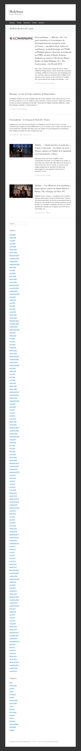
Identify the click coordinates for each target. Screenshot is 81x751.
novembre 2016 (14, 573)
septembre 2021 (14, 401)
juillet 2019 (12, 478)
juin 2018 (12, 517)
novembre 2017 (14, 537)
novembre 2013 (14, 665)
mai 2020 (12, 448)
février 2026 (13, 249)
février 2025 (13, 279)
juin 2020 (12, 445)
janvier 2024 (13, 318)
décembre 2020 (14, 428)
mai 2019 (12, 484)
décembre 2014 (14, 632)
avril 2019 (12, 487)
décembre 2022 (14, 356)
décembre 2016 (14, 570)
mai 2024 (12, 306)
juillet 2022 (12, 371)
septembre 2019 (14, 472)
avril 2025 (12, 273)
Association (13, 685)
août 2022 (12, 368)
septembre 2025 (14, 264)
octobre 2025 (13, 261)
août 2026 (12, 235)
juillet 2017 (12, 549)
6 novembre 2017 (14, 135)
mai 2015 (12, 618)
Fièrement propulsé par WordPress (20, 741)
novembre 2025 (14, 258)
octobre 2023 (13, 327)
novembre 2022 (14, 359)
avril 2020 (12, 451)
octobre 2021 (13, 398)
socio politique (50, 83)
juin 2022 (12, 374)
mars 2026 (12, 246)
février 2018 (13, 528)
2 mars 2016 (38, 213)
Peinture (12, 715)
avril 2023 (12, 344)
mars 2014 (12, 653)
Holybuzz (16, 11)
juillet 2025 (12, 267)
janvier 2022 (13, 389)
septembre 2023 (14, 330)
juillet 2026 (12, 238)
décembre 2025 (14, 255)
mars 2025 (12, 276)
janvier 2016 (13, 594)
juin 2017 (12, 552)
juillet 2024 (12, 300)
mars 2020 (12, 454)
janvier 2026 (13, 252)
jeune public (13, 703)
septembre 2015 (14, 606)
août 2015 (12, 609)
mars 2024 (12, 312)
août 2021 (12, 404)
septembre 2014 (14, 641)
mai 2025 (12, 270)
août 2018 (12, 511)
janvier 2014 (13, 659)
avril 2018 (12, 523)
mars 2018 (12, 526)
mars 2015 (12, 623)
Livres (11, 706)
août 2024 (12, 297)
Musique (12, 23)
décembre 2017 (14, 534)
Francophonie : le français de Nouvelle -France (29, 119)
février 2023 (13, 350)
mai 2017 (12, 555)
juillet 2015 (12, 612)
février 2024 (13, 315)
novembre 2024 (14, 288)
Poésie (11, 718)
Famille (34, 23)
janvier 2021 (13, 425)
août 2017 (12, 546)
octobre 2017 (13, 540)
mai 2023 (12, 341)
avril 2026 (12, 243)
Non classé (12, 712)
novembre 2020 (14, 431)
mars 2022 (12, 383)
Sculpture (12, 721)
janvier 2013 (13, 671)
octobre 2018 (13, 505)
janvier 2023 (13, 353)
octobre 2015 (13, 603)
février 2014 (13, 656)
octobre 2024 (13, 291)
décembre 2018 (14, 499)
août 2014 (12, 644)
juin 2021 (12, 410)
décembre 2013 (14, 662)
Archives (41, 23)
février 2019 (13, 493)
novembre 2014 (14, 635)
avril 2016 (12, 585)
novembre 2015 (14, 600)
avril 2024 (12, 309)
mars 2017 (12, 561)
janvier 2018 (13, 531)
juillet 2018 (12, 514)
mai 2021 (12, 413)
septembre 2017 (14, 543)
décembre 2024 (14, 285)
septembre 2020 (14, 436)
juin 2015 (12, 615)
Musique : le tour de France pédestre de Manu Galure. (32, 93)
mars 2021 (12, 419)
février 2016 (13, 591)
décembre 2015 (14, 597)
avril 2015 (12, 621)
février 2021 (13, 422)
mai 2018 (12, 520)
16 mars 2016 (39, 175)
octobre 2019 (13, 469)
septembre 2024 (14, 294)
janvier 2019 (13, 496)
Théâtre (19, 23)
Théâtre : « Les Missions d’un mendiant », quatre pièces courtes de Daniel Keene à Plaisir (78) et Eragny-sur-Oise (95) (53, 188)
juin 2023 (12, 338)
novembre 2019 (14, 466)
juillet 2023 (12, 336)
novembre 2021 (14, 395)
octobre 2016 (13, 576)
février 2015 (13, 626)
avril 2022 (12, 380)
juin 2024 (12, 303)
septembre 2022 (14, 365)
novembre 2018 (14, 502)
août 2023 (12, 333)
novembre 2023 (14, 324)
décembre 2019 (14, 463)
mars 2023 (12, 347)
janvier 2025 (13, 282)
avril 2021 (12, 416)
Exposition (12, 694)
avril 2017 (12, 558)
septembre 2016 (14, 579)
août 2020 (12, 439)
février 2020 (13, 457)
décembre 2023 (14, 321)
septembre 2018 (14, 508)
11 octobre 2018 (14, 109)
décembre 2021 (14, 392)
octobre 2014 (13, 638)
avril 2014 (12, 650)
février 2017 (13, 564)
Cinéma (11, 688)
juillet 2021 (12, 407)
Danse (11, 691)
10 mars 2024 (39, 83)
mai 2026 (12, 241)
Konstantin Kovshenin (52, 741)
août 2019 (12, 475)
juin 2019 (12, 481)
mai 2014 (12, 647)
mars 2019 (12, 490)
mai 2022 (12, 377)
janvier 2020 (13, 460)
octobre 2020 (13, 433)
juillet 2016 (12, 582)
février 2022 (13, 386)
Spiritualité (27, 23)
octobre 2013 (13, 668)
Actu (10, 682)
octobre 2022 (13, 362)
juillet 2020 (12, 442)
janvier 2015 (13, 629)
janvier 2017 (13, 567)
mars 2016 (12, 588)
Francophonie (27, 135)
